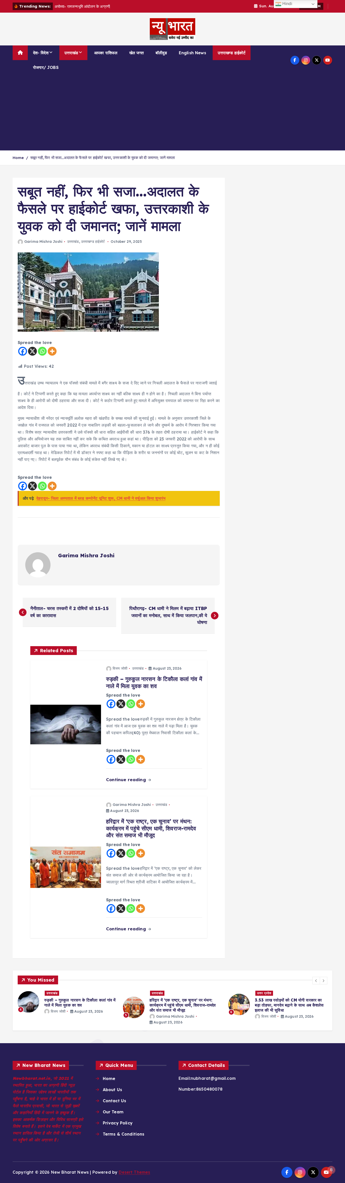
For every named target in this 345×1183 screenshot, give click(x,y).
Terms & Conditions (123, 1134)
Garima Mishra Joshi (43, 241)
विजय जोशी (120, 668)
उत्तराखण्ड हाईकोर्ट (231, 52)
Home (18, 157)
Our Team (113, 1111)
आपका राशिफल (105, 52)
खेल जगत (136, 52)
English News (192, 52)
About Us (112, 1089)
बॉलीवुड (161, 52)
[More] (52, 351)
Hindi (286, 4)
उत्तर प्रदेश (264, 993)
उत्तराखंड (71, 52)
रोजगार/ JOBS (46, 67)
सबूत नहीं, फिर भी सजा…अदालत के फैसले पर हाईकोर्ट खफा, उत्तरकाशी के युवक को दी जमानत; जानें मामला (102, 157)
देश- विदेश (40, 52)
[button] (316, 980)
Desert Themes (134, 1172)
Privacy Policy (118, 1122)
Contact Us (114, 1100)
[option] (67, 1001)
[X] (32, 351)
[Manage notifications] (331, 1170)
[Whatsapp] (42, 351)
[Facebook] (22, 351)
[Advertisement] (172, 112)
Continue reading (126, 779)
